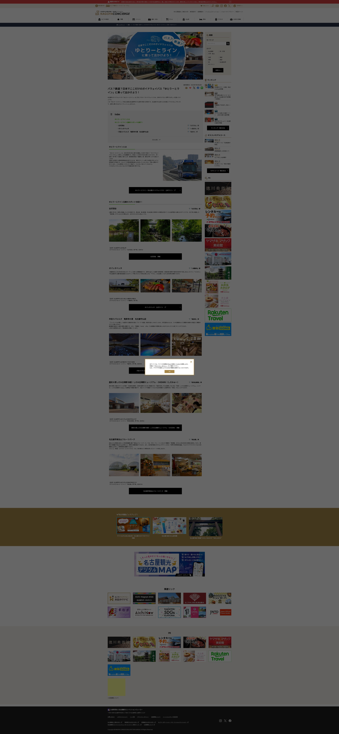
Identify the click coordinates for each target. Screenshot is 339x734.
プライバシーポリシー (161, 366)
